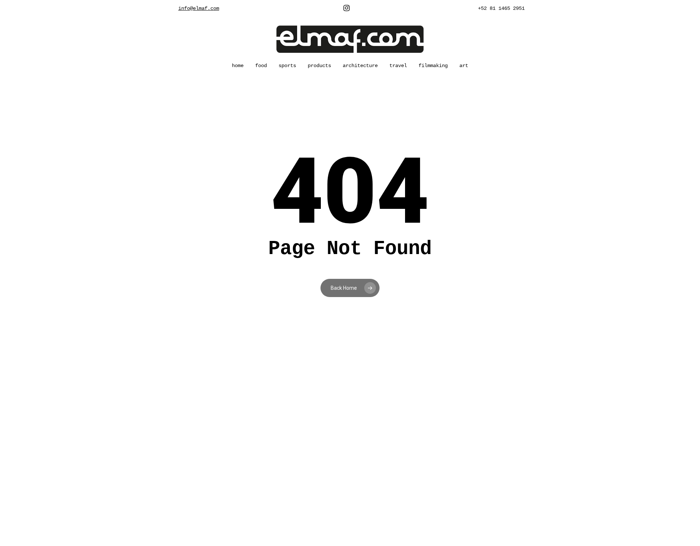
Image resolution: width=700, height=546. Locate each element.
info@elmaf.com (198, 8)
